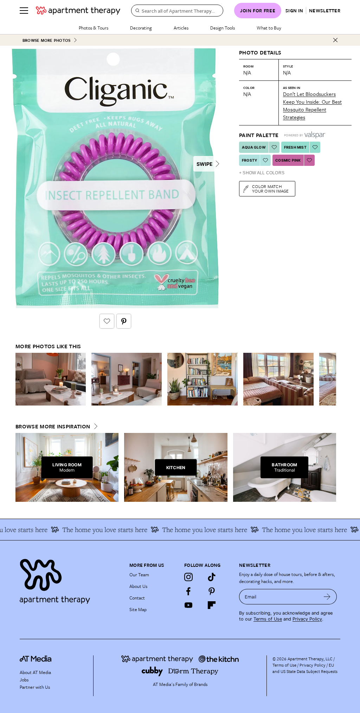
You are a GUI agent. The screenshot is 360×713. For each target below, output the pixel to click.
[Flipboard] (211, 605)
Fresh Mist (295, 147)
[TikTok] (211, 577)
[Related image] (50, 379)
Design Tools (222, 27)
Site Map (138, 609)
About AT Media (35, 672)
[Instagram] (188, 577)
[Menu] (24, 10)
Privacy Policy (307, 619)
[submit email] (327, 596)
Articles (181, 27)
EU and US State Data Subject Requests (305, 668)
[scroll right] (330, 379)
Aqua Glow (254, 147)
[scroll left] (21, 379)
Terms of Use (267, 619)
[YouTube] (188, 605)
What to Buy (269, 27)
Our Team (139, 574)
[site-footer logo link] (35, 659)
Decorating (141, 27)
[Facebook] (188, 591)
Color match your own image (270, 188)
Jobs (24, 679)
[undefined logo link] (78, 10)
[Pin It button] (124, 321)
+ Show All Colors (261, 172)
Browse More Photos (46, 40)
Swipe (205, 164)
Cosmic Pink (288, 160)
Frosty (249, 160)
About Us (138, 586)
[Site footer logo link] (70, 579)
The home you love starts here (96, 529)
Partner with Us (35, 687)
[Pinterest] (211, 591)
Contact (137, 597)
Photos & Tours (93, 27)
